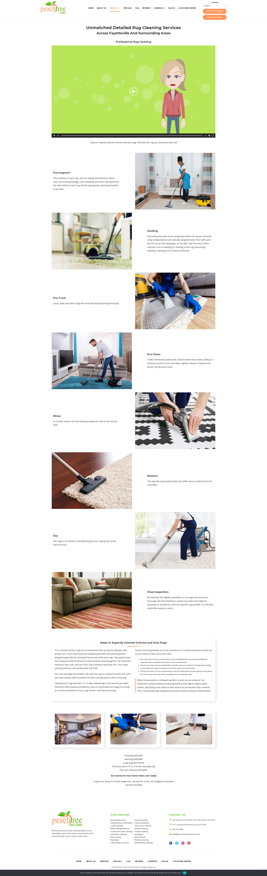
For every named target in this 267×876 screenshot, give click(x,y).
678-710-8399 (214, 11)
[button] (133, 91)
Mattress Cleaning (141, 840)
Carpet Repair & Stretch (119, 843)
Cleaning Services (141, 820)
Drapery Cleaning (141, 831)
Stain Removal (139, 837)
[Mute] (209, 135)
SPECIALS (127, 8)
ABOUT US (101, 8)
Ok (185, 873)
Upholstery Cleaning (118, 834)
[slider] (132, 135)
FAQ (137, 8)
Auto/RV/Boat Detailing (143, 843)
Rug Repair (114, 840)
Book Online (214, 17)
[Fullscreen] (213, 135)
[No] (264, 873)
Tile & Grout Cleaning (142, 826)
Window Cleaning (141, 828)
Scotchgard (138, 834)
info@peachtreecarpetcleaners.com (186, 834)
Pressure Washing (141, 823)
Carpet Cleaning (116, 826)
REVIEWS (146, 8)
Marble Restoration (118, 820)
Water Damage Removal (119, 828)
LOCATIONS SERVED (187, 8)
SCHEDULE (158, 8)
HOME (90, 8)
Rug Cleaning (115, 837)
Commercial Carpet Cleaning (121, 831)
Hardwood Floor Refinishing (121, 823)
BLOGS (172, 8)
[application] (133, 91)
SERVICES (114, 8)
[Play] (54, 135)
